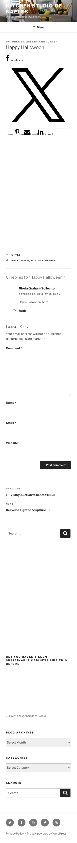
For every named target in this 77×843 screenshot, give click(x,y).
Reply (22, 310)
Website (12, 443)
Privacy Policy (15, 833)
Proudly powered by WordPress (47, 833)
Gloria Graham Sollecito (37, 288)
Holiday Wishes (43, 260)
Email (11, 423)
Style (16, 254)
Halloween (20, 260)
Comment (14, 348)
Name (11, 402)
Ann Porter (48, 41)
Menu (40, 27)
